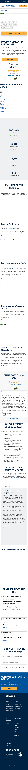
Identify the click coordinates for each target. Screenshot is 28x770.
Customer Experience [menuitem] (9, 725)
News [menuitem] (15, 721)
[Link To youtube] (12, 750)
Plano (1, 105)
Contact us (14, 477)
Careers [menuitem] (16, 725)
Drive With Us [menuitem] (17, 723)
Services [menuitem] (7, 723)
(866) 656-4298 (9, 745)
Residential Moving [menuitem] (8, 700)
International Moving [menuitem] (9, 708)
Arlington (2, 89)
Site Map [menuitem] (14, 765)
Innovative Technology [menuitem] (18, 706)
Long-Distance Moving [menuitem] (9, 706)
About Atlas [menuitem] (16, 731)
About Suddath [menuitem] (18, 718)
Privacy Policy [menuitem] (8, 760)
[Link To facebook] (7, 750)
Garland (1, 110)
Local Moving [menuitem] (8, 704)
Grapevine (2, 96)
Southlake (2, 107)
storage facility (14, 314)
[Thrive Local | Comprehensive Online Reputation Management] (14, 78)
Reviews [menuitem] (16, 729)
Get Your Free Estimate (12, 33)
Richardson (2, 99)
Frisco (1, 95)
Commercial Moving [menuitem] (17, 700)
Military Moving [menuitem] (8, 712)
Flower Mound (3, 108)
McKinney (2, 104)
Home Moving (3, 38)
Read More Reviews (13, 75)
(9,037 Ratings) (17, 384)
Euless (1, 94)
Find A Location (7, 1)
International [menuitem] (8, 730)
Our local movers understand (12, 228)
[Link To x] (10, 750)
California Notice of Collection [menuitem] (11, 763)
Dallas (8, 38)
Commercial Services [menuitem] (18, 704)
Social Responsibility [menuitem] (18, 727)
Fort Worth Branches (14, 549)
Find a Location (9, 739)
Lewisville (2, 111)
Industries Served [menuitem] (17, 708)
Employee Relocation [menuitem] (9, 710)
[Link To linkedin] (18, 750)
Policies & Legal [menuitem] (8, 765)
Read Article (6, 525)
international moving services (17, 268)
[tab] (7, 486)
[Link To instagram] (15, 750)
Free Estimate (22, 5)
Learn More (4, 235)
